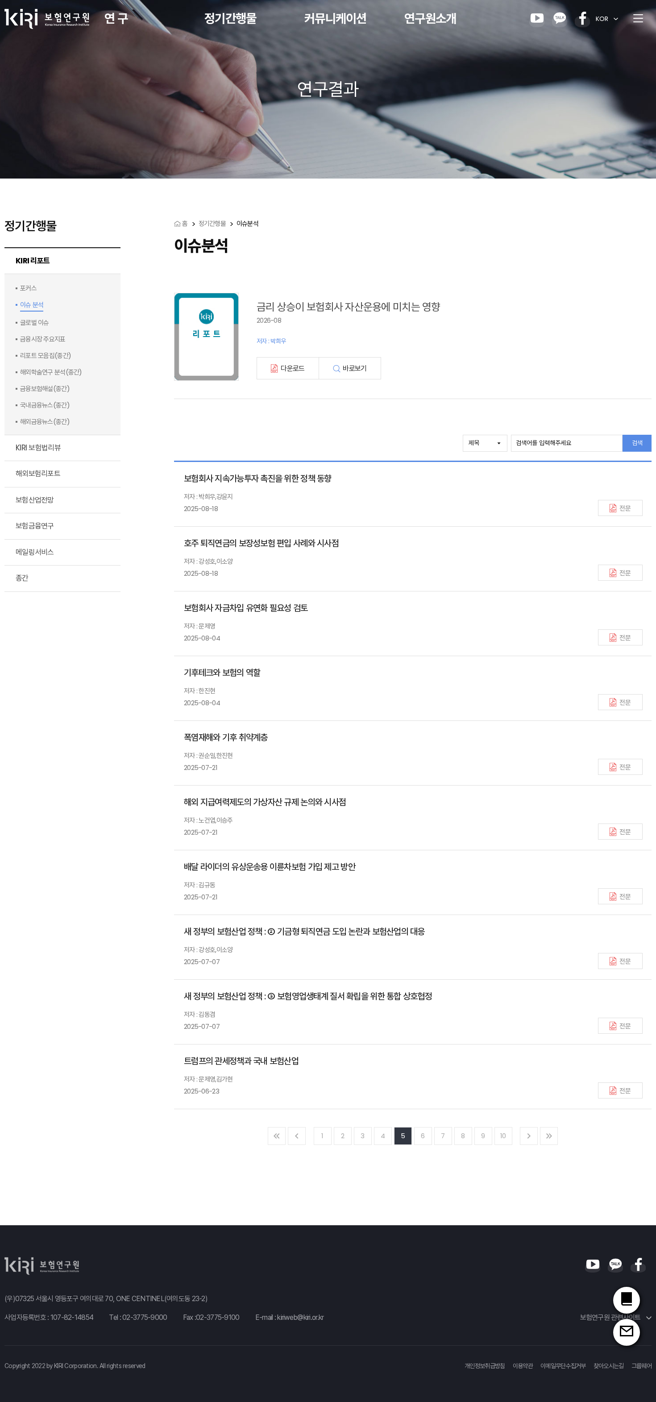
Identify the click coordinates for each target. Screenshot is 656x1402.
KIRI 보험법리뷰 (38, 447)
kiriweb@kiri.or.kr (300, 1317)
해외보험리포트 (38, 473)
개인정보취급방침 (485, 1365)
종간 (22, 578)
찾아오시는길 (609, 1365)
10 (503, 1135)
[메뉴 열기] (638, 18)
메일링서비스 (35, 552)
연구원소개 (430, 18)
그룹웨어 (641, 1365)
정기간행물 (230, 18)
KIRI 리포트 (33, 260)
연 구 (116, 18)
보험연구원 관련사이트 (611, 1317)
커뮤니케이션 (335, 18)
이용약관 (523, 1365)
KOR (602, 18)
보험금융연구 (35, 525)
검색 (637, 442)
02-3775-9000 (144, 1317)
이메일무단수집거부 (563, 1365)
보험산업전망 (35, 500)
